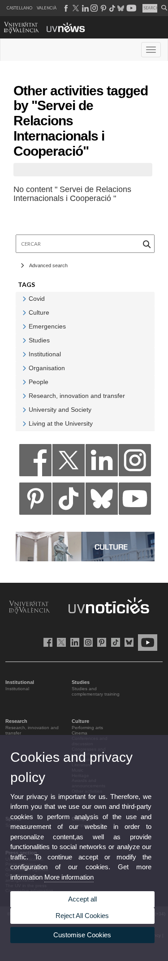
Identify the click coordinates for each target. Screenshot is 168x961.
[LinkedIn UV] (73, 642)
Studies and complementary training (96, 691)
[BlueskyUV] (127, 642)
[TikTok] (68, 501)
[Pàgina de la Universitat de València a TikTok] (112, 8)
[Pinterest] (35, 501)
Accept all (82, 899)
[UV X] (60, 642)
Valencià (46, 7)
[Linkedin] (102, 462)
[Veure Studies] (24, 340)
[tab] (85, 299)
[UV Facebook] (46, 642)
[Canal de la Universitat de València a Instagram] (93, 8)
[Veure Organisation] (24, 368)
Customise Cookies (82, 935)
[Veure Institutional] (24, 354)
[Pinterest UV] (100, 642)
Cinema (79, 732)
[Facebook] (35, 462)
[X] (68, 462)
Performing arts (87, 727)
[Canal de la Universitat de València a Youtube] (130, 8)
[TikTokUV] (114, 642)
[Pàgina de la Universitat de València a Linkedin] (84, 8)
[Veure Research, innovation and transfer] (24, 396)
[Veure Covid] (24, 298)
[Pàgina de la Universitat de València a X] (74, 8)
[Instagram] (135, 462)
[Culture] (85, 545)
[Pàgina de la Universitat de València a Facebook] (65, 8)
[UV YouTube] (146, 642)
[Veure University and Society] (24, 409)
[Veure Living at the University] (24, 423)
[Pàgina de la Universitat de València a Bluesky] (120, 8)
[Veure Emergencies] (24, 326)
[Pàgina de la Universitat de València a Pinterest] (102, 8)
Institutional (17, 688)
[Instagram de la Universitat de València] (87, 642)
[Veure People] (24, 382)
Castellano (19, 7)
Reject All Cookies (82, 915)
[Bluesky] (102, 501)
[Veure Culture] (24, 312)
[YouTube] (135, 501)
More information (69, 877)
